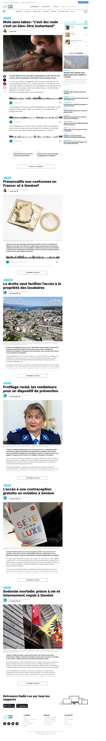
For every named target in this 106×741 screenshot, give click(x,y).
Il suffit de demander (49, 719)
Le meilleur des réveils (50, 717)
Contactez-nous (15, 2)
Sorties (53, 11)
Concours (46, 11)
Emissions (19, 11)
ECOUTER (35, 6)
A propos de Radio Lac (29, 722)
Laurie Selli (13, 31)
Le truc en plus (68, 724)
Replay (56, 6)
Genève (66, 717)
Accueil (25, 717)
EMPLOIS (26, 726)
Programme (46, 6)
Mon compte (83, 2)
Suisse (66, 721)
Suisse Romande (69, 719)
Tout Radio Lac (48, 724)
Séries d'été (37, 11)
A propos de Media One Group (28, 2)
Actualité (27, 11)
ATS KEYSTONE (14, 293)
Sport (66, 722)
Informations (47, 722)
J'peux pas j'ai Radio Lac (50, 721)
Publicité (6, 2)
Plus (72, 11)
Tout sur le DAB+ (63, 11)
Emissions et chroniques (30, 719)
